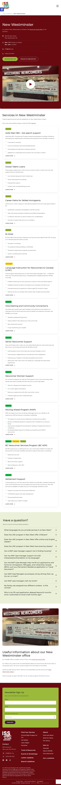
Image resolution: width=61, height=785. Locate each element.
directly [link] (33, 123)
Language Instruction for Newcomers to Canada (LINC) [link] (29, 269)
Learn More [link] (9, 155)
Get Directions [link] (9, 59)
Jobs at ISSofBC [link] (48, 751)
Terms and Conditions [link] (30, 781)
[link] (2, 9)
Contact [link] (5, 744)
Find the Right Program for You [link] (29, 736)
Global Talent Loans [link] (15, 166)
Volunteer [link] (46, 748)
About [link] (45, 732)
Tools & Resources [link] (28, 750)
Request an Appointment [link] (28, 59)
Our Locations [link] (48, 758)
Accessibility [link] (40, 781)
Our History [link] (46, 740)
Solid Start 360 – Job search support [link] (23, 133)
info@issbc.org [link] (9, 49)
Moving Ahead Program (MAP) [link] (20, 409)
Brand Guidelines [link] (28, 761)
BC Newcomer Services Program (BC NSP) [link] (26, 445)
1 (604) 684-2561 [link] (10, 756)
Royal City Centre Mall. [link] (38, 659)
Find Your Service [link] (28, 732)
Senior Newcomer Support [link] (18, 341)
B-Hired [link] (9, 234)
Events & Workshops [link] (29, 754)
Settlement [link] (8, 301)
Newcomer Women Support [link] (19, 376)
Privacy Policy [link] (19, 781)
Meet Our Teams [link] (48, 738)
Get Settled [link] (24, 740)
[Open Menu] (57, 6)
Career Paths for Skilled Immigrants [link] (23, 200)
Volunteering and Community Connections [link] (26, 306)
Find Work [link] (8, 129)
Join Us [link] (46, 745)
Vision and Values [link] (48, 735)
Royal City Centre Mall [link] (36, 29)
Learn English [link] (9, 263)
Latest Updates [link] (27, 758)
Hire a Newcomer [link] (48, 753)
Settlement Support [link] (15, 479)
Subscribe (10, 722)
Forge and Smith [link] (44, 783)
